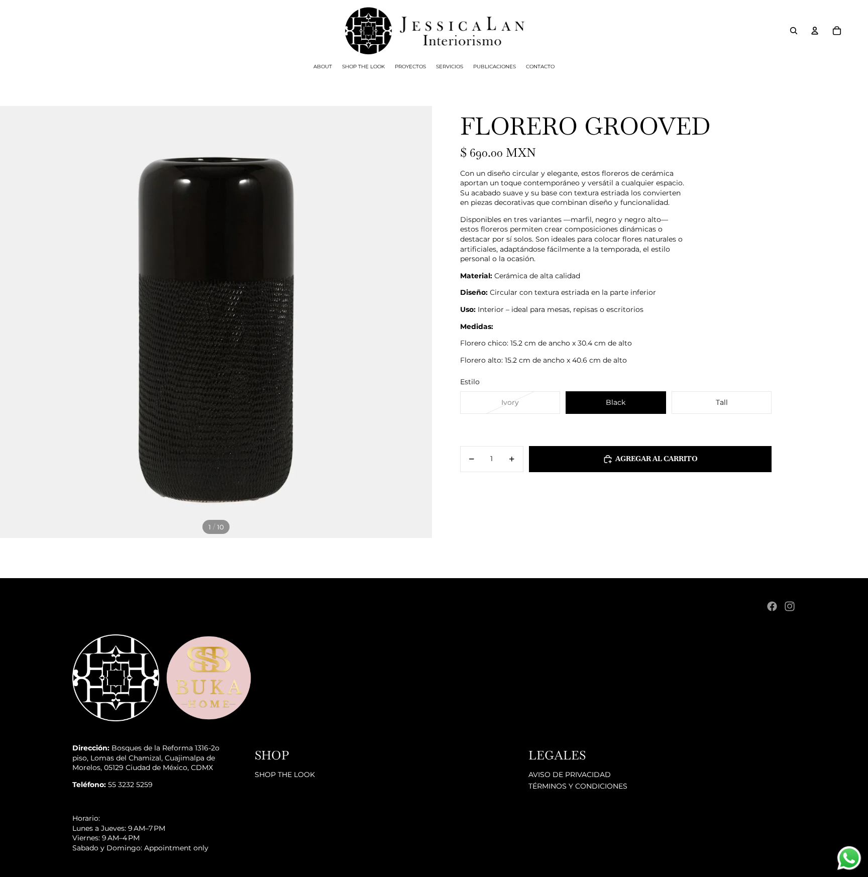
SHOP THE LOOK (285, 774)
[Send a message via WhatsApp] (849, 858)
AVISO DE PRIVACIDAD (569, 774)
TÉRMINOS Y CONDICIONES (577, 786)
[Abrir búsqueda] (794, 31)
